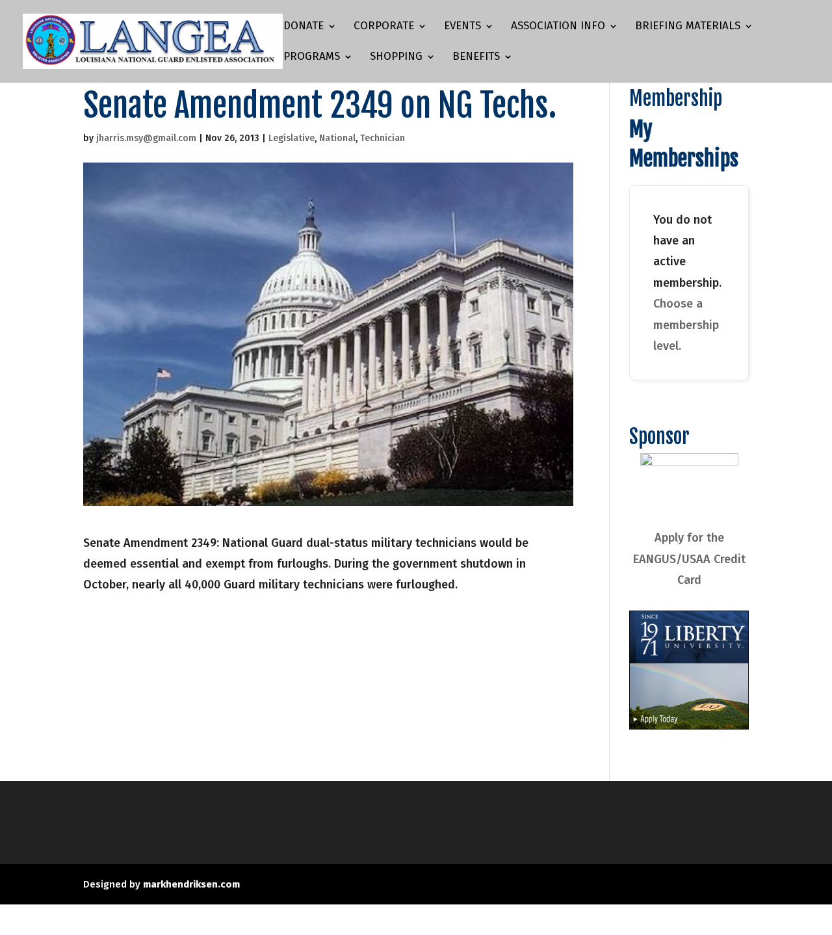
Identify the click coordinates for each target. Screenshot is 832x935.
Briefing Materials (687, 27)
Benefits (476, 57)
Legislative (291, 138)
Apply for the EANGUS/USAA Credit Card (689, 559)
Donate (303, 27)
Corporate (384, 27)
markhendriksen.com (191, 884)
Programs (311, 57)
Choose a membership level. (686, 324)
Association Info (558, 27)
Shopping (396, 57)
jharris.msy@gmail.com (146, 138)
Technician (382, 138)
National (337, 138)
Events (462, 27)
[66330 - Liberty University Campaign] (689, 725)
